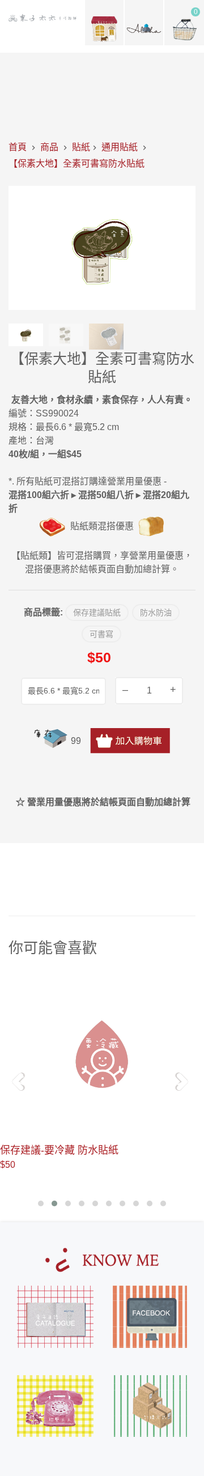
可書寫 (101, 634)
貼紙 (81, 147)
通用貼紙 (119, 147)
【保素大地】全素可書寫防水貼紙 (76, 163)
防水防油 (156, 612)
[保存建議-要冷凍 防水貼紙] (102, 1054)
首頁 (17, 147)
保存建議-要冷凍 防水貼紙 (59, 1150)
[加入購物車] (130, 741)
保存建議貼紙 (97, 612)
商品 (49, 147)
